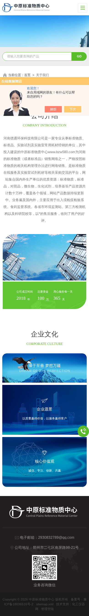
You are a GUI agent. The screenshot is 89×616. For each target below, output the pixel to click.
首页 (27, 75)
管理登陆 (47, 609)
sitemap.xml (44, 604)
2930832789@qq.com (56, 537)
